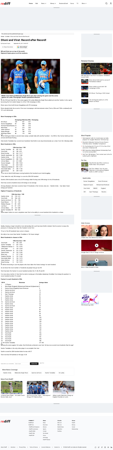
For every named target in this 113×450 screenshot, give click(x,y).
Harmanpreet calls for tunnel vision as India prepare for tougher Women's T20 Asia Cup (95, 139)
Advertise (13, 447)
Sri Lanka (61, 373)
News (43, 3)
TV (77, 3)
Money (52, 3)
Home (31, 3)
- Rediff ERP (31, 435)
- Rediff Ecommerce (33, 429)
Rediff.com (70, 447)
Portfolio (59, 431)
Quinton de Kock (36, 373)
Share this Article (8, 47)
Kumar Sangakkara (89, 181)
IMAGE (95, 188)
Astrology (45, 437)
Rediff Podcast (46, 439)
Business (45, 424)
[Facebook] (102, 447)
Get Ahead (45, 433)
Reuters (104, 192)
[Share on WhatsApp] (95, 447)
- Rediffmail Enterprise (34, 427)
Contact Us (57, 447)
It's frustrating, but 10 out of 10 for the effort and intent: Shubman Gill (96, 147)
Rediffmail (31, 422)
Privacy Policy (22, 447)
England (103, 188)
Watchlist (59, 429)
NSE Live (59, 424)
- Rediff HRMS (32, 431)
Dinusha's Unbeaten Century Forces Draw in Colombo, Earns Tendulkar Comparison (95, 143)
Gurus (72, 3)
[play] (96, 230)
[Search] (106, 3)
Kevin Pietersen (103, 181)
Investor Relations (45, 447)
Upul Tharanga (93, 192)
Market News (60, 427)
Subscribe (34, 363)
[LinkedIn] (111, 447)
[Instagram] (105, 447)
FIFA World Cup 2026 (87, 305)
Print (43, 363)
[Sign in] (110, 3)
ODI (85, 192)
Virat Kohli (87, 188)
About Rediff (4, 447)
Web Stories (85, 223)
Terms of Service (34, 447)
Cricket (7, 36)
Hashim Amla (7, 373)
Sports (44, 429)
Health (73, 422)
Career (73, 427)
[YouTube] (108, 447)
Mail (36, 3)
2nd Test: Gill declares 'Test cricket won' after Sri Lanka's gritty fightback (97, 155)
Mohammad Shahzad (103, 185)
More (83, 3)
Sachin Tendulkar (50, 373)
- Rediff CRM (32, 433)
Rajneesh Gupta (6, 43)
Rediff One (31, 424)
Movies (45, 427)
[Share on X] (98, 447)
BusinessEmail (63, 3)
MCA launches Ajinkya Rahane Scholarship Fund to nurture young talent (97, 151)
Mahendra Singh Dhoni (21, 373)
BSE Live (59, 422)
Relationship (75, 429)
